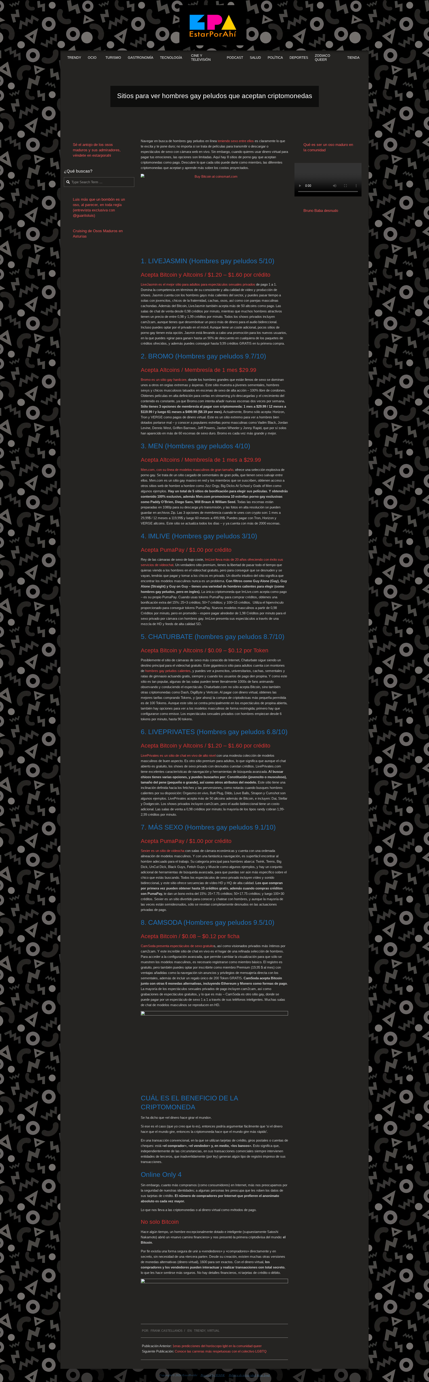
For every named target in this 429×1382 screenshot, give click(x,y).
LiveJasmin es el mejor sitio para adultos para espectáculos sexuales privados (198, 284)
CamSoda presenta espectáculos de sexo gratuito (177, 946)
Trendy (199, 1330)
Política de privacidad (242, 1375)
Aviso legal (263, 1375)
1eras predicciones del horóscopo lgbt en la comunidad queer (217, 1346)
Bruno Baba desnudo (320, 211)
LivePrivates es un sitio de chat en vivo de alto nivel (178, 755)
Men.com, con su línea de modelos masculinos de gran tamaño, (187, 470)
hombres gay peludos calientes (168, 671)
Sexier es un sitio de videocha (162, 851)
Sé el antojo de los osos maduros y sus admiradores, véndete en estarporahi (97, 150)
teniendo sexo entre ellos (236, 141)
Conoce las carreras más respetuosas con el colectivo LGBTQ (221, 1351)
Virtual (213, 1330)
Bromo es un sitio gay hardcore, (164, 379)
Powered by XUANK (213, 1375)
